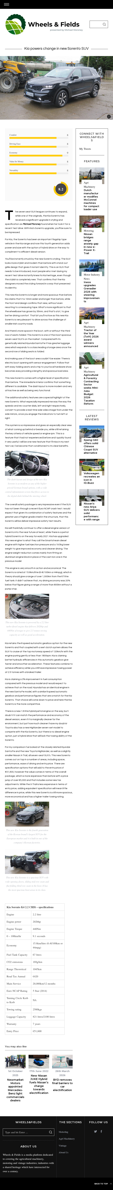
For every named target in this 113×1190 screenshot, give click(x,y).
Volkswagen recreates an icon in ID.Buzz (92, 478)
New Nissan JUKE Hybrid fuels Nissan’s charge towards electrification (38, 1084)
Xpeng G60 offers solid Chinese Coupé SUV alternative (91, 446)
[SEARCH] (104, 24)
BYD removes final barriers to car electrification (62, 1085)
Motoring (89, 230)
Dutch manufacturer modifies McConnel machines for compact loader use (91, 200)
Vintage (63, 1145)
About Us (63, 1152)
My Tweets (85, 148)
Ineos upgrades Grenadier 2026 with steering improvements (92, 292)
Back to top (101, 1184)
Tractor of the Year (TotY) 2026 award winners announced (91, 338)
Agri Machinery (67, 1138)
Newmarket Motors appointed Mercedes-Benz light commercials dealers (15, 1090)
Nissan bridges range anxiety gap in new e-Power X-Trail (91, 244)
